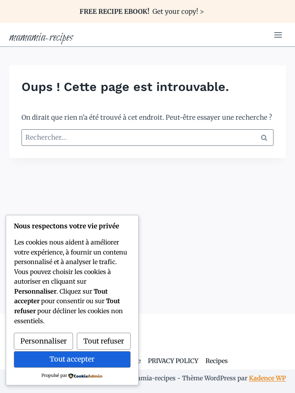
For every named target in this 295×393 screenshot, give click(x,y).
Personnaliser (43, 341)
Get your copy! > (142, 11)
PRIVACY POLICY (173, 361)
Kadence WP (267, 378)
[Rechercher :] (147, 137)
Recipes (217, 361)
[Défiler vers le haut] (275, 381)
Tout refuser (103, 341)
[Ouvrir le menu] (278, 35)
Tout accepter (72, 359)
